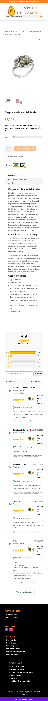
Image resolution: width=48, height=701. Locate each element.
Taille (7, 137)
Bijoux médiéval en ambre (15, 652)
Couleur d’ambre (12, 654)
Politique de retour (17, 669)
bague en (26, 193)
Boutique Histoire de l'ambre (40, 400)
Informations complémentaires (19, 179)
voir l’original (26, 407)
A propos (14, 678)
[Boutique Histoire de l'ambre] (31, 399)
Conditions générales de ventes (22, 672)
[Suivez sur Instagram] (11, 629)
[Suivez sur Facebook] (6, 629)
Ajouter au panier (25, 148)
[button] (40, 40)
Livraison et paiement (18, 666)
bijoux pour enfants (13, 649)
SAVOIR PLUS (15, 663)
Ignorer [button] (30, 699)
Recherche (38, 374)
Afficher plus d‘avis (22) (24, 592)
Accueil (7, 31)
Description (12, 176)
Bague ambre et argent (18, 31)
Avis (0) (11, 183)
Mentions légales (17, 675)
